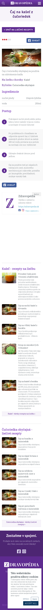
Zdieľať (36, 40)
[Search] (2, 3)
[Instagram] (24, 551)
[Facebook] (19, 551)
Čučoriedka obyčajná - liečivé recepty (17, 431)
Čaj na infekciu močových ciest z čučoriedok (26, 474)
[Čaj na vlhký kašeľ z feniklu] (9, 332)
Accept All (31, 603)
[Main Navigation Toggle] (40, 3)
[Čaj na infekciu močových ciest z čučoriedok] (9, 477)
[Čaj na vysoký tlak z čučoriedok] (9, 495)
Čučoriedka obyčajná (23, 85)
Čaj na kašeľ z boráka (28, 381)
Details (26, 599)
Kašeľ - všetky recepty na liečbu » (21, 414)
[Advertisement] (21, 237)
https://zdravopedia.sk (28, 206)
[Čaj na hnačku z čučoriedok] (9, 444)
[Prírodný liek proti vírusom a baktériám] (9, 286)
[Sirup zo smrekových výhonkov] (9, 360)
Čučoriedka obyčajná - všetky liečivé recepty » (21, 523)
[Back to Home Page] (21, 3)
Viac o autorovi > (32, 211)
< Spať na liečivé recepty (18, 29)
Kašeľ (27, 79)
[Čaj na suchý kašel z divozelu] (9, 312)
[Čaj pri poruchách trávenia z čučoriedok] (9, 511)
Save (34, 599)
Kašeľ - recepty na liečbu (18, 269)
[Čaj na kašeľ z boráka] (9, 395)
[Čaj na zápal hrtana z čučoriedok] (9, 460)
